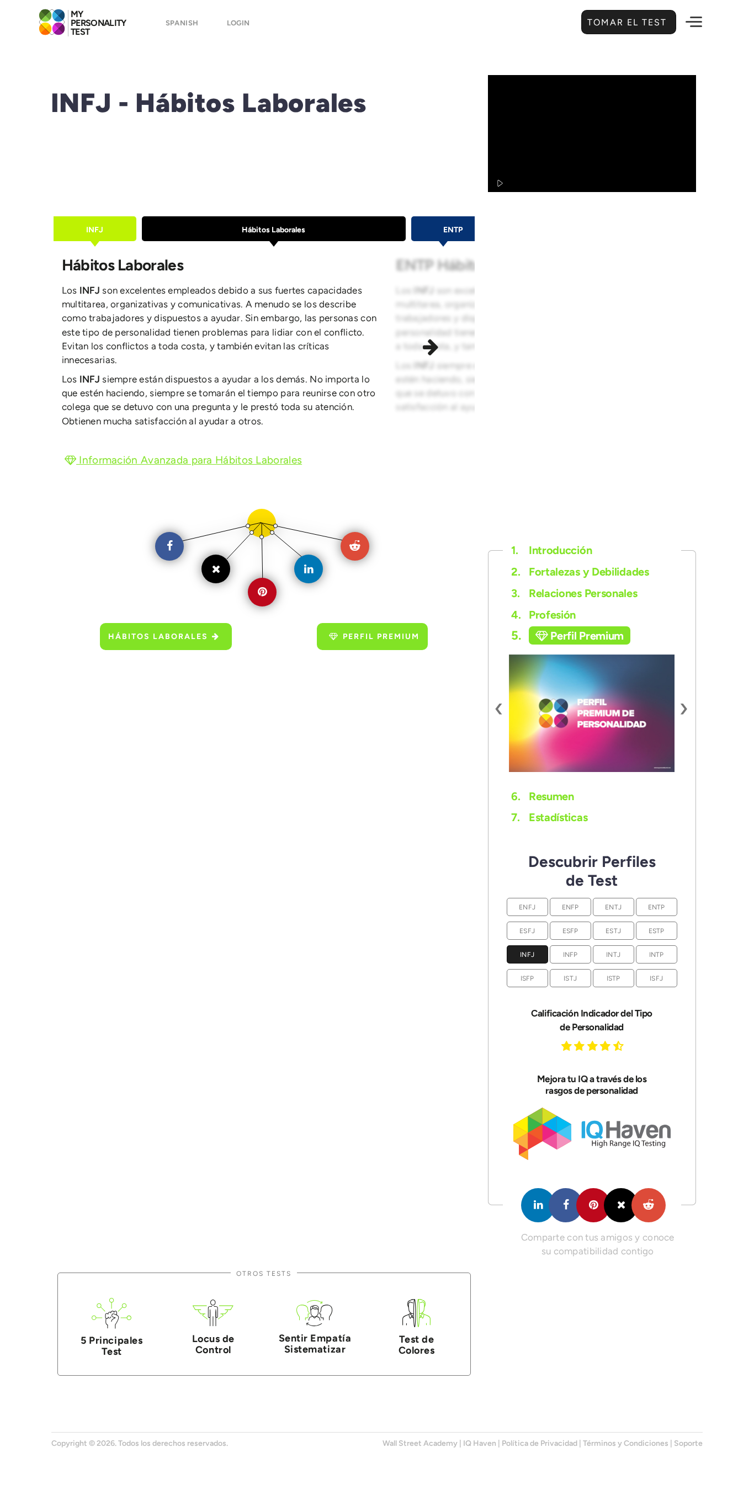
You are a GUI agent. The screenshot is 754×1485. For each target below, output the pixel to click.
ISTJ (570, 978)
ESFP (570, 931)
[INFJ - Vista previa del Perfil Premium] (592, 712)
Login (238, 23)
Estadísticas (549, 817)
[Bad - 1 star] (568, 1045)
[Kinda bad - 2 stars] (580, 1045)
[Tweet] (621, 1205)
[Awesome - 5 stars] (619, 1045)
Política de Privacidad (539, 1443)
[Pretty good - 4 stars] (606, 1045)
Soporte (688, 1443)
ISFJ (656, 978)
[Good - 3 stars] (594, 1045)
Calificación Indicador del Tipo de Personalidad (591, 1020)
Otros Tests (263, 1273)
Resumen (542, 796)
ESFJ (527, 931)
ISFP (527, 978)
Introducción (551, 550)
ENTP (656, 907)
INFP (570, 954)
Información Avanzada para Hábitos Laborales (189, 460)
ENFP (570, 907)
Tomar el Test (628, 22)
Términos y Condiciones (625, 1443)
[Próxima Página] (432, 348)
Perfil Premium (381, 636)
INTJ (613, 954)
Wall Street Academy (420, 1443)
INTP (656, 954)
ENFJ (527, 907)
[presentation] (499, 707)
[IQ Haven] (592, 1157)
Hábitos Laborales (158, 636)
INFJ (527, 954)
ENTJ (613, 907)
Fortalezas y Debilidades (580, 571)
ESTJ (613, 931)
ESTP (657, 931)
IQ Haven (479, 1443)
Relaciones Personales (574, 593)
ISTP (613, 978)
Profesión (543, 614)
